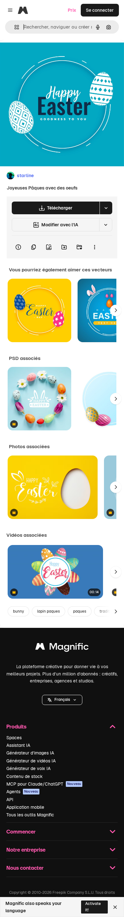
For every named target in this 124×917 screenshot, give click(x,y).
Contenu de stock (24, 776)
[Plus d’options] (94, 247)
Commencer (21, 831)
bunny (18, 611)
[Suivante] (115, 310)
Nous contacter (25, 867)
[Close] (115, 907)
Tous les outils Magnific (30, 815)
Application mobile (25, 807)
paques (79, 611)
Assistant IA (18, 745)
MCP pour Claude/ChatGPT (43, 784)
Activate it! (93, 906)
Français (62, 699)
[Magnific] (62, 648)
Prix (72, 10)
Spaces (14, 738)
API (9, 799)
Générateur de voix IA (28, 768)
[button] (62, 700)
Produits (16, 726)
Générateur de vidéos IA (31, 761)
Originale (42, 54)
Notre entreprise (25, 849)
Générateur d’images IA (30, 753)
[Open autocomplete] (14, 27)
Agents (22, 791)
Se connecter (100, 10)
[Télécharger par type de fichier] (106, 208)
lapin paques (48, 611)
